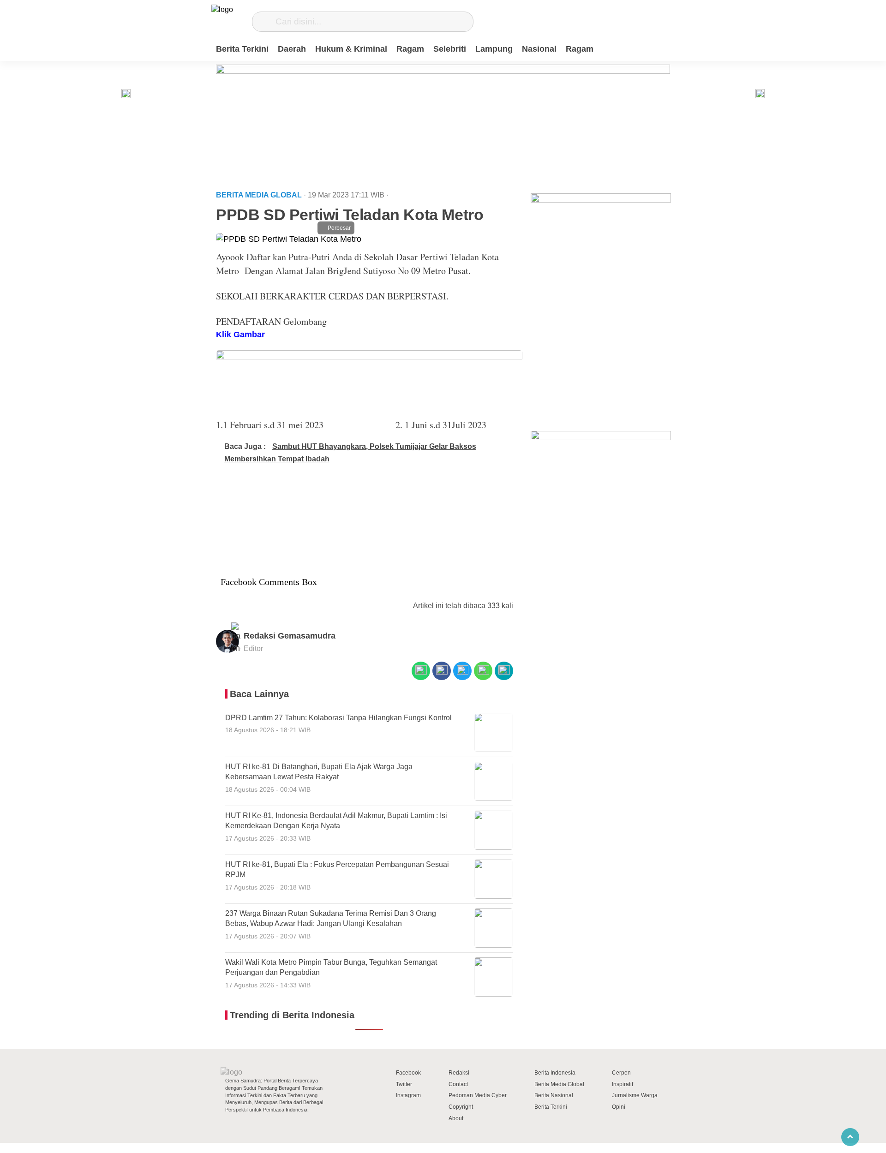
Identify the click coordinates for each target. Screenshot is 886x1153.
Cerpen (621, 1072)
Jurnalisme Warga (635, 1095)
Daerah (292, 49)
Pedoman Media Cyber (478, 1095)
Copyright (461, 1107)
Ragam (410, 49)
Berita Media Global (559, 1084)
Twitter (404, 1084)
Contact (458, 1084)
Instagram (408, 1095)
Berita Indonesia (554, 1072)
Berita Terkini (242, 49)
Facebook (408, 1072)
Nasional (539, 49)
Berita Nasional (553, 1095)
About (456, 1118)
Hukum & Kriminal (351, 49)
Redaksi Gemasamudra (289, 635)
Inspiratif (622, 1084)
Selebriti (449, 49)
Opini (618, 1107)
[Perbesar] (288, 239)
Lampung (494, 49)
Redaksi (459, 1072)
